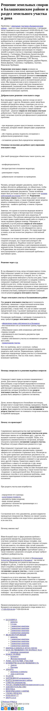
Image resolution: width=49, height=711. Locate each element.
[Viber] (15, 708)
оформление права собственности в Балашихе (20, 323)
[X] (12, 708)
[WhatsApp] (19, 708)
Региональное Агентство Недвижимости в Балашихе (22, 559)
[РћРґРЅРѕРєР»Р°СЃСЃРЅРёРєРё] (5, 708)
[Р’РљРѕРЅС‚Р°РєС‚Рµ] (2, 708)
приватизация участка (11, 343)
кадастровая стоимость (11, 497)
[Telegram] (22, 708)
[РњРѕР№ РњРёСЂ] (9, 708)
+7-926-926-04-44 (8, 609)
